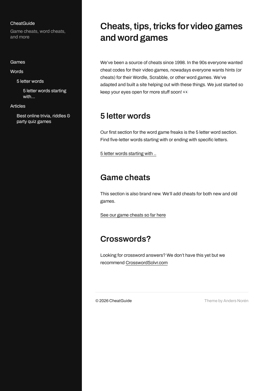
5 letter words (30, 81)
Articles (17, 106)
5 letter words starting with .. (128, 153)
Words (16, 71)
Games (17, 62)
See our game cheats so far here (133, 215)
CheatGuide (22, 23)
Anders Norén (235, 301)
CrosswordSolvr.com (147, 262)
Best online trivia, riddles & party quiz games (43, 118)
